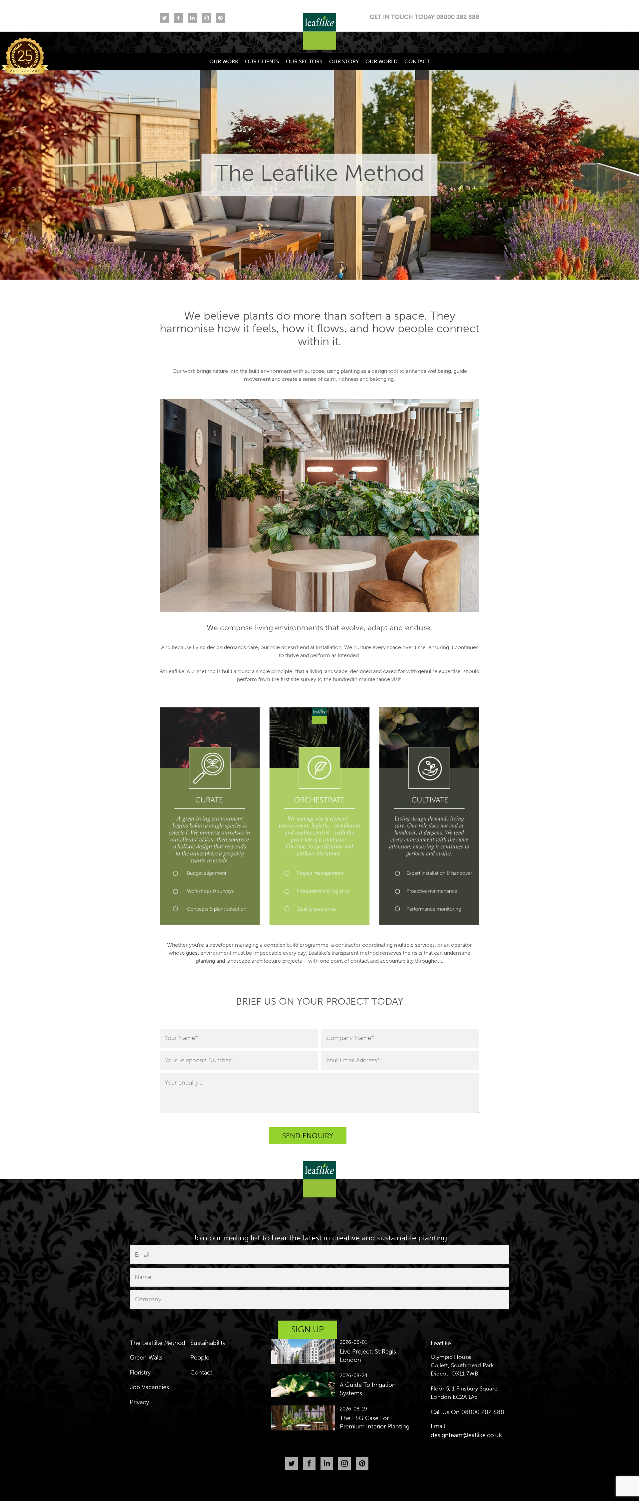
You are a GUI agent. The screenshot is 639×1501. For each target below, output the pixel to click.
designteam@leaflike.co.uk (466, 1435)
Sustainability (208, 1343)
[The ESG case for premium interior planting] (303, 1417)
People (199, 1357)
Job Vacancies (149, 1387)
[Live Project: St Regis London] (303, 1351)
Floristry (140, 1372)
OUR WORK (223, 61)
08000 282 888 (482, 1412)
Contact (201, 1372)
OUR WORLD (381, 61)
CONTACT (417, 61)
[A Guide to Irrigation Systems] (303, 1384)
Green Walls (146, 1357)
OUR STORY (344, 61)
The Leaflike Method (157, 1343)
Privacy (139, 1402)
